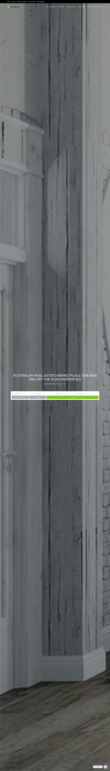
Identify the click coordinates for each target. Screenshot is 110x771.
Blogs (89, 7)
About (8, 1)
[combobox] (22, 393)
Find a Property (50, 7)
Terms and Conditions (22, 1)
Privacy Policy (32, 1)
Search (72, 397)
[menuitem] (97, 6)
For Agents (81, 7)
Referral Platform (41, 1)
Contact (13, 1)
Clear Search (37, 397)
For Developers (71, 7)
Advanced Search (21, 397)
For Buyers (61, 7)
